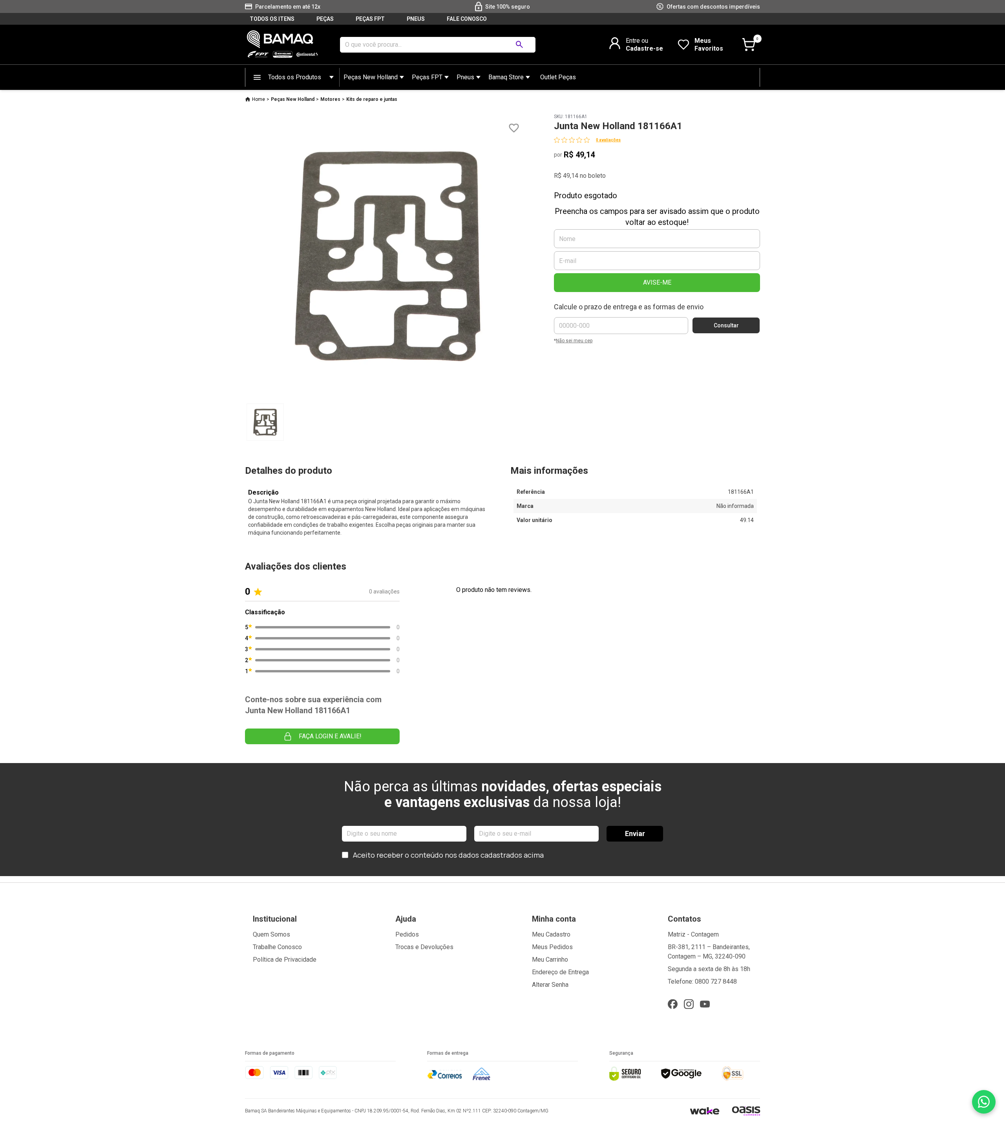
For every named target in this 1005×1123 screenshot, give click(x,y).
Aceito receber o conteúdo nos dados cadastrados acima (448, 855)
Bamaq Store (506, 77)
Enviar (635, 833)
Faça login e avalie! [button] (330, 736)
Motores (330, 99)
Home (258, 99)
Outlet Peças (558, 77)
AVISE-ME (657, 282)
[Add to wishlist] (514, 128)
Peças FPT (427, 77)
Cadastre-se (644, 48)
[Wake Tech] (704, 1110)
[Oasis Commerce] (746, 1111)
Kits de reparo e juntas (371, 99)
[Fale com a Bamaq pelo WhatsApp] (984, 1102)
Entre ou (637, 40)
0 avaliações (608, 140)
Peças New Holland (371, 77)
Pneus (465, 77)
